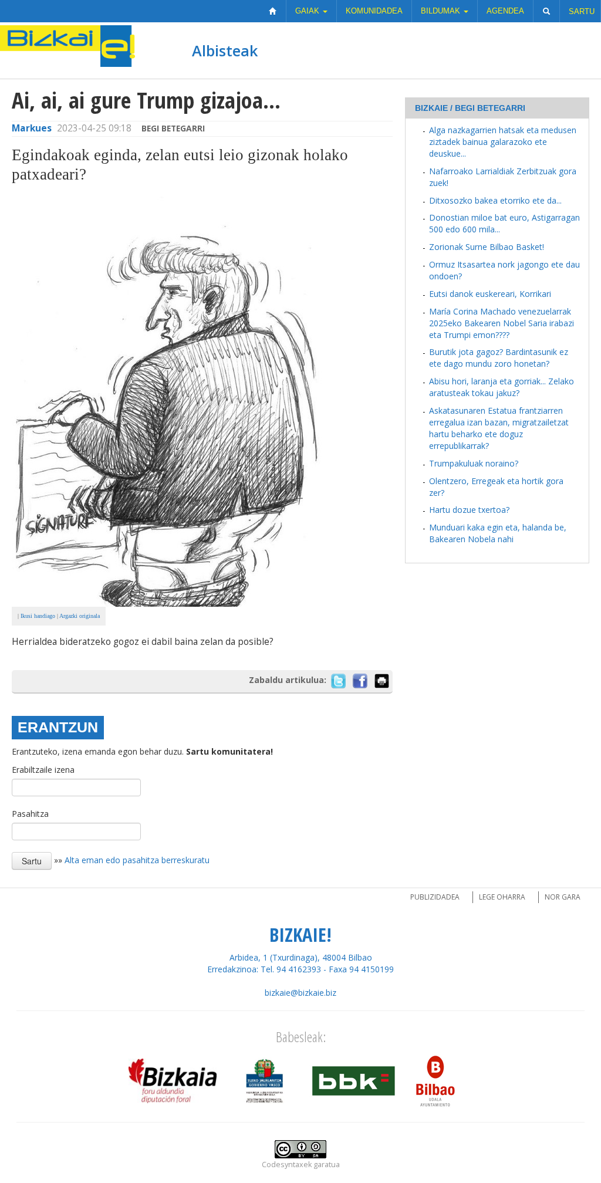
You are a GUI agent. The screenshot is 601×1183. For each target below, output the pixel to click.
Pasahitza (30, 813)
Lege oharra (502, 897)
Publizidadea (435, 897)
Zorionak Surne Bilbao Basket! (486, 246)
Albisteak (225, 50)
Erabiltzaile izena (43, 769)
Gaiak (308, 10)
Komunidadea (374, 10)
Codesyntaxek (287, 1165)
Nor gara (562, 897)
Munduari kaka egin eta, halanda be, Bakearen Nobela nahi (497, 533)
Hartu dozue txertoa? (469, 509)
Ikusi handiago (38, 616)
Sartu (582, 11)
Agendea (505, 10)
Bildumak (441, 10)
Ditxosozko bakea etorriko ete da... (495, 200)
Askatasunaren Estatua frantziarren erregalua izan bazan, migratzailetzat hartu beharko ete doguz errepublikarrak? (499, 428)
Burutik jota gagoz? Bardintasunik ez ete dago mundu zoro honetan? (498, 357)
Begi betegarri (173, 128)
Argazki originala (79, 616)
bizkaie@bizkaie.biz (300, 992)
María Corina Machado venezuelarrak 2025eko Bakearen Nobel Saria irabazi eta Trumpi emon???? (501, 323)
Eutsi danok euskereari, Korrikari (490, 293)
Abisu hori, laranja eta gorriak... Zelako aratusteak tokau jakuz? (501, 387)
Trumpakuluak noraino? (473, 463)
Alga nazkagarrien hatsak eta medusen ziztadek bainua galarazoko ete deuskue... (502, 141)
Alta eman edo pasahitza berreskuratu (137, 859)
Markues (32, 128)
